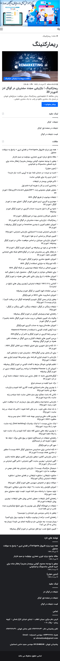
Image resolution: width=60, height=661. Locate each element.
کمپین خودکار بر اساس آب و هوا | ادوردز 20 (39, 236)
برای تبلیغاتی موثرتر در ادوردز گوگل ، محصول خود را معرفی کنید (30, 272)
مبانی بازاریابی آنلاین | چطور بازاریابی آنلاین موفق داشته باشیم (30, 456)
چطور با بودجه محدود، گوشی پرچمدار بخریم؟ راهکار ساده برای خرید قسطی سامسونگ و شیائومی (31, 163)
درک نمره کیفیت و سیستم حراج (43, 383)
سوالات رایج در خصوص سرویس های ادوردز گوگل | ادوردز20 (32, 482)
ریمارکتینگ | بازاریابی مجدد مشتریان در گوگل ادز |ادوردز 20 (30, 90)
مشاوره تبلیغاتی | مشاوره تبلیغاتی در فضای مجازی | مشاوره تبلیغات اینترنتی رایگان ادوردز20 (32, 477)
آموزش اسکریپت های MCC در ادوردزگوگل (39, 295)
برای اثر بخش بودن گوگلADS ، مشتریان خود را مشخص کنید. (31, 352)
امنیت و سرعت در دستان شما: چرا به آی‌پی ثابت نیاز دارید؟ (32, 172)
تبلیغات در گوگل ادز (50, 591)
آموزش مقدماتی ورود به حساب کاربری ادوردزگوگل (36, 325)
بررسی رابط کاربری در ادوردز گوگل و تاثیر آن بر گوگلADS (33, 334)
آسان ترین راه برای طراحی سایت (42, 177)
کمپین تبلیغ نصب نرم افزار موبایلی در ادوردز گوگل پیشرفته (33, 528)
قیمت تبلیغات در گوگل (49, 134)
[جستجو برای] (58, 29)
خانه (54, 36)
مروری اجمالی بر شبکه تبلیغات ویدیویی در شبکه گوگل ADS (32, 267)
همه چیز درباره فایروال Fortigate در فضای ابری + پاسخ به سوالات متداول (30, 547)
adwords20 (51, 84)
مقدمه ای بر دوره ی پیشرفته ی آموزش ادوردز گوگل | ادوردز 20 (31, 247)
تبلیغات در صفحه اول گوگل (47, 128)
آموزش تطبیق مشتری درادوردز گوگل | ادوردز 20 (37, 259)
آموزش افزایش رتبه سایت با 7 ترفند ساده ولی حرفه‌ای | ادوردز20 (30, 487)
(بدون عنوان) (50, 168)
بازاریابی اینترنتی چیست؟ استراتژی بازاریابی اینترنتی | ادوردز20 (30, 231)
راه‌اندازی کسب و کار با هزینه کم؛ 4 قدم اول (39, 185)
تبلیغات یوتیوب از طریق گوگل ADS (42, 197)
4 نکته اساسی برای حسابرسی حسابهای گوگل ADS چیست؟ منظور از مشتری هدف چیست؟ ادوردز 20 (30, 451)
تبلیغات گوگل (52, 122)
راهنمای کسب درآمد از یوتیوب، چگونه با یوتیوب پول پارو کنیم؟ (30, 517)
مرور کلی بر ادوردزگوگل (47, 445)
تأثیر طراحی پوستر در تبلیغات (44, 181)
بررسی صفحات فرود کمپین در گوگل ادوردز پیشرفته (36, 290)
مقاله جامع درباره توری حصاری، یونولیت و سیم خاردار (34, 156)
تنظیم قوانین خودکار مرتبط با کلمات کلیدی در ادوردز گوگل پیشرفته (29, 364)
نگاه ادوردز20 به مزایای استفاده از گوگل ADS (38, 263)
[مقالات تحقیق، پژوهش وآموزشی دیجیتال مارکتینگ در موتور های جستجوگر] (30, 13)
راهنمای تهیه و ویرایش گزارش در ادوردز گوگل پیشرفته (35, 314)
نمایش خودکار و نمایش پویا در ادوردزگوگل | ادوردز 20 (34, 216)
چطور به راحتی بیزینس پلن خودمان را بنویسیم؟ (37, 513)
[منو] (1, 29)
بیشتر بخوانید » (50, 104)
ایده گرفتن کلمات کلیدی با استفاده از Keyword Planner (33, 329)
